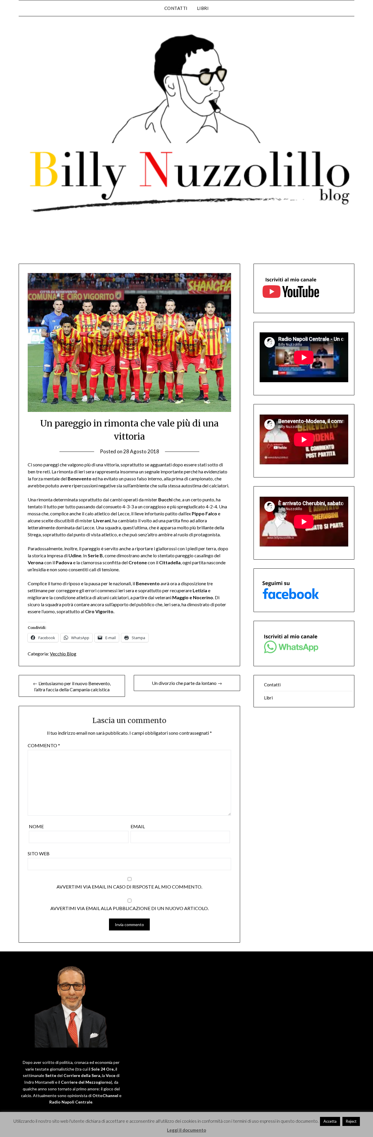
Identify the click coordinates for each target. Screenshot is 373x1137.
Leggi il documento (186, 1130)
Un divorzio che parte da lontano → (187, 683)
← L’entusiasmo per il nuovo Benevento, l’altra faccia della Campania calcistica (72, 686)
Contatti (176, 8)
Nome (36, 826)
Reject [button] (351, 1121)
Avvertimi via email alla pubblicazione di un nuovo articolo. (129, 908)
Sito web (39, 853)
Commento (44, 745)
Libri (203, 8)
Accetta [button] (330, 1121)
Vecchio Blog (63, 653)
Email (138, 826)
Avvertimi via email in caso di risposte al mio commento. (129, 886)
